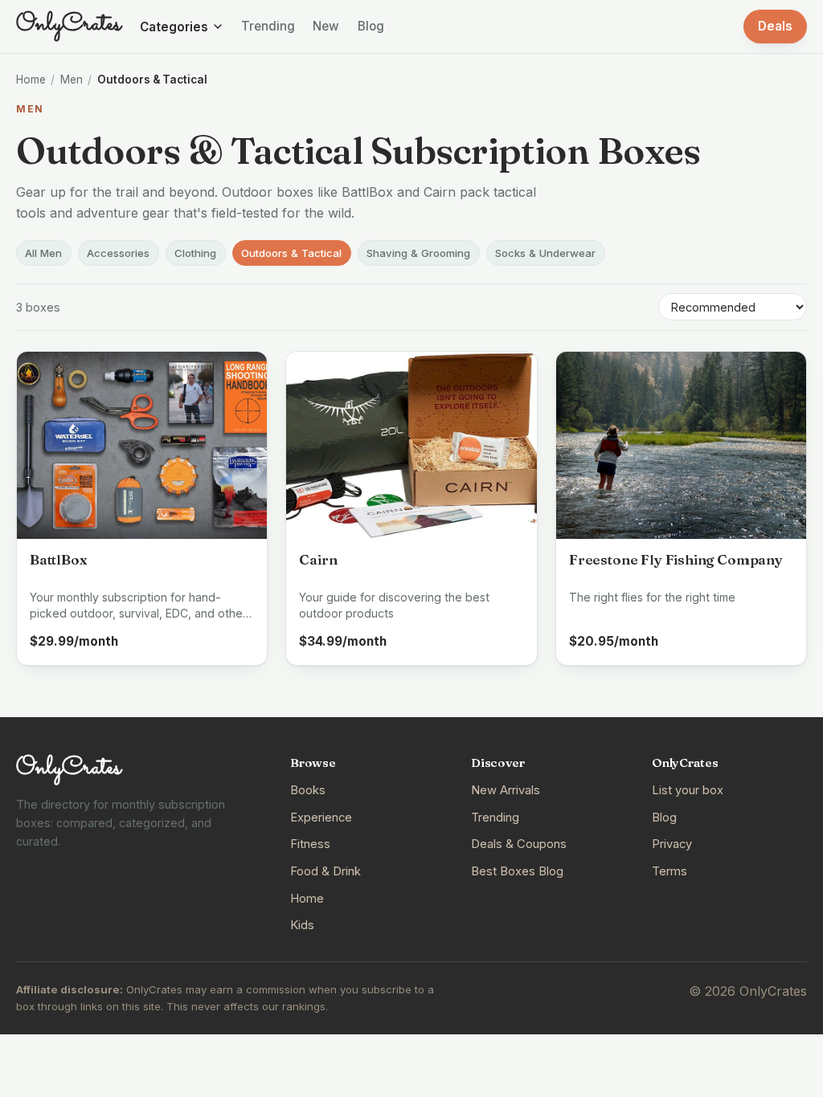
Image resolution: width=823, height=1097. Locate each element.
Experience (321, 817)
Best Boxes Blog (517, 871)
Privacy (672, 844)
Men (71, 79)
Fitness (310, 844)
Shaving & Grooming (418, 253)
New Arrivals (505, 790)
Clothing (195, 253)
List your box (687, 790)
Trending (268, 26)
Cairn (318, 560)
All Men (43, 253)
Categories (174, 27)
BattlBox (59, 560)
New (326, 26)
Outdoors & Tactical (291, 253)
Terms (669, 871)
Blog (371, 26)
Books (308, 790)
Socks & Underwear (545, 253)
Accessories (118, 253)
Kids (302, 925)
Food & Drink (325, 871)
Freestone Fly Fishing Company (676, 560)
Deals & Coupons (519, 844)
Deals (775, 26)
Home (31, 79)
